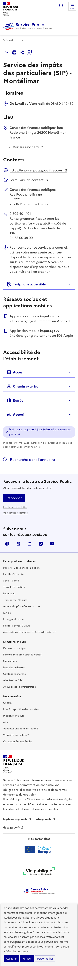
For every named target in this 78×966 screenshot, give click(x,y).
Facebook (7, 544)
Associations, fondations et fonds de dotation (29, 632)
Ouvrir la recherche (61, 6)
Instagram (41, 544)
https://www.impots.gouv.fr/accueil (36, 170)
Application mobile (34, 316)
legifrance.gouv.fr (15, 819)
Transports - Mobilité (15, 600)
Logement (9, 593)
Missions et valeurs (13, 716)
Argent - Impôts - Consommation (22, 606)
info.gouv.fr (43, 819)
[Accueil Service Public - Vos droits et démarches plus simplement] (29, 30)
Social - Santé (11, 580)
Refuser (27, 959)
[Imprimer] (14, 52)
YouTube (52, 544)
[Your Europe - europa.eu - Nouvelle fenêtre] (39, 849)
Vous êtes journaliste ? (16, 735)
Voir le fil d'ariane (13, 40)
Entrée (18, 400)
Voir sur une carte (26, 147)
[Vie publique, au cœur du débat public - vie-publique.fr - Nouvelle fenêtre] (39, 872)
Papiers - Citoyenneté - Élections (21, 568)
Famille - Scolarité (13, 574)
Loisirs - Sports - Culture (16, 626)
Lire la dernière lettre (15, 507)
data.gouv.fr (11, 828)
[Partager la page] (22, 52)
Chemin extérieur (26, 386)
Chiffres (7, 703)
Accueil (18, 414)
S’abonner (14, 497)
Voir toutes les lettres (15, 513)
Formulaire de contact (27, 179)
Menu (72, 9)
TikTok (18, 544)
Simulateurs (10, 661)
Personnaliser (45, 959)
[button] (29, 52)
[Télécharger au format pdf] (6, 52)
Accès (17, 372)
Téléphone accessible (29, 284)
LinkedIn (30, 544)
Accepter (11, 959)
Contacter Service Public (17, 741)
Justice (7, 613)
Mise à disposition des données (21, 709)
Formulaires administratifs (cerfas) (22, 654)
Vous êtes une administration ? (20, 728)
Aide (6, 722)
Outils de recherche (14, 674)
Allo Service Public (13, 680)
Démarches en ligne (14, 648)
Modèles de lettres (14, 667)
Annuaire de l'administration (19, 687)
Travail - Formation (14, 587)
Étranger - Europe (13, 619)
